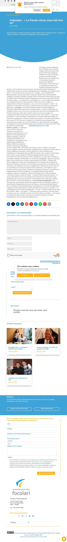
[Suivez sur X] (26, 516)
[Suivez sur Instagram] (22, 516)
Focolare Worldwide (13, 15)
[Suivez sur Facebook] (19, 516)
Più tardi (37, 10)
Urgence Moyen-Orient (47, 408)
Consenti (46, 10)
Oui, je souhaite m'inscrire (22, 292)
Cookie (28, 536)
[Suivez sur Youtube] (29, 516)
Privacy (22, 536)
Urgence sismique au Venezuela (19, 408)
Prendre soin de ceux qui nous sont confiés (30, 311)
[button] (60, 409)
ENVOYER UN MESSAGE (46, 473)
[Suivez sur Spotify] (33, 516)
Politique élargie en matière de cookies (42, 467)
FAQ (45, 536)
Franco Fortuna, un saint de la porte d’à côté (47, 348)
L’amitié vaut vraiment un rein (17, 379)
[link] (8, 204)
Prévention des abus (37, 536)
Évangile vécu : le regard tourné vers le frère (17, 348)
